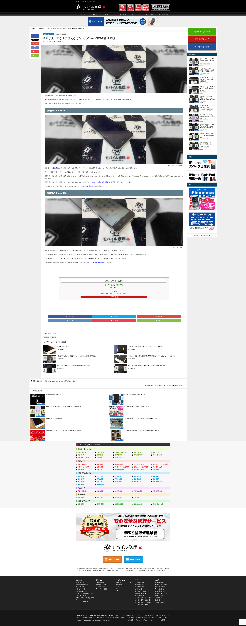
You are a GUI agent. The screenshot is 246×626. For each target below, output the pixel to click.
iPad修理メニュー (101, 584)
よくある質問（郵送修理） (143, 600)
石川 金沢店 (137, 479)
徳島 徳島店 (81, 497)
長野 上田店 (100, 476)
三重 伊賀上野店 (101, 484)
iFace (117, 586)
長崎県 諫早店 (100, 504)
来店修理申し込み (140, 591)
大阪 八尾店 (100, 491)
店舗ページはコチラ (202, 31)
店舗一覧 (157, 600)
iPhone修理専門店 (50, 95)
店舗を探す (96, 14)
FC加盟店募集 (159, 602)
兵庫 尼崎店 (118, 491)
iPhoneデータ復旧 (101, 589)
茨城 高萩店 (81, 469)
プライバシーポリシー (142, 620)
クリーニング (80, 586)
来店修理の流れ (140, 582)
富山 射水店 (81, 481)
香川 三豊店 (118, 497)
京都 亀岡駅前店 (157, 491)
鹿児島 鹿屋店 (119, 504)
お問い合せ (138, 589)
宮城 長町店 (118, 455)
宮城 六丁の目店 (157, 455)
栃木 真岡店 (100, 469)
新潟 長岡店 (156, 476)
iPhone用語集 (159, 582)
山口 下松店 (137, 497)
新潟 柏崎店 (81, 479)
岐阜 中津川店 (119, 481)
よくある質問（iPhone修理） (144, 598)
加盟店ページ (165, 620)
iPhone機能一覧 (160, 591)
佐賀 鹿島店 (81, 504)
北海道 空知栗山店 (120, 452)
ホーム (82, 14)
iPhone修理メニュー (102, 582)
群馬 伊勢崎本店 (82, 464)
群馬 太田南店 (119, 464)
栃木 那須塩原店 (119, 469)
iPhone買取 (119, 584)
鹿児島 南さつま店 (158, 504)
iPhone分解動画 (160, 586)
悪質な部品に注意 (81, 591)
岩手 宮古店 (100, 455)
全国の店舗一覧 (114, 297)
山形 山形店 (100, 457)
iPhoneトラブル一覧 (161, 584)
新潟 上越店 (100, 479)
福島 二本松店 (119, 457)
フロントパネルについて (83, 595)
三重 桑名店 (81, 484)
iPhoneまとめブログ (161, 595)
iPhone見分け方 (160, 589)
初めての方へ (80, 582)
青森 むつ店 (156, 452)
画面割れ (64, 34)
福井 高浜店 (100, 481)
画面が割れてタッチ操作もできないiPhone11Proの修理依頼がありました (55, 381)
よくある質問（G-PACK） (143, 604)
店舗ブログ (158, 598)
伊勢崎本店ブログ (48, 34)
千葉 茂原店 (156, 469)
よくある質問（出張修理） (143, 602)
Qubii (117, 591)
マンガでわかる (80, 589)
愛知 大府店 (137, 481)
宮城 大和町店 (138, 455)
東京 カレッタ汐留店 (140, 469)
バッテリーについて (82, 602)
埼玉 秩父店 (100, 467)
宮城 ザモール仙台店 (83, 457)
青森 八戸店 (137, 452)
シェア (35, 36)
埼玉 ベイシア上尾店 (83, 467)
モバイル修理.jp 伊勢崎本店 (65, 95)
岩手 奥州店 (81, 455)
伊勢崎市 (51, 99)
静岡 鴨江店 (137, 476)
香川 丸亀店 (100, 497)
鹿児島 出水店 (138, 504)
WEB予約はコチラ (202, 46)
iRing (117, 589)
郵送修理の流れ (140, 584)
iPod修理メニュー (101, 586)
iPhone (57, 34)
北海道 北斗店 (100, 452)
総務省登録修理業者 (82, 584)
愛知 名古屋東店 (157, 481)
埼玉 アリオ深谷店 (139, 464)
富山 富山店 (156, 479)
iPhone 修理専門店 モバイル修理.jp (100, 620)
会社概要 (130, 620)
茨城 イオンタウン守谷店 (141, 467)
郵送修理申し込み (140, 593)
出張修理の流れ (140, 586)
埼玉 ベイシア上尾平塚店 (122, 467)
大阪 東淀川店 (82, 491)
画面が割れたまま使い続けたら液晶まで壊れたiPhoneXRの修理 (164, 385)
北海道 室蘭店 (82, 452)
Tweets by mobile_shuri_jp (202, 235)
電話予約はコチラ (202, 39)
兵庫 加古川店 (138, 491)
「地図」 (124, 293)
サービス (123, 14)
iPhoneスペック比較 (161, 593)
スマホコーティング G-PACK (124, 582)
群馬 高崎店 (100, 464)
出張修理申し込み (140, 595)
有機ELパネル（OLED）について (85, 598)
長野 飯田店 (118, 476)
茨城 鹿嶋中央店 (157, 467)
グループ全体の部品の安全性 (84, 593)
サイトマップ (155, 620)
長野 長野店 (81, 476)
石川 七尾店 (118, 479)
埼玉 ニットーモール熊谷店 (160, 464)
